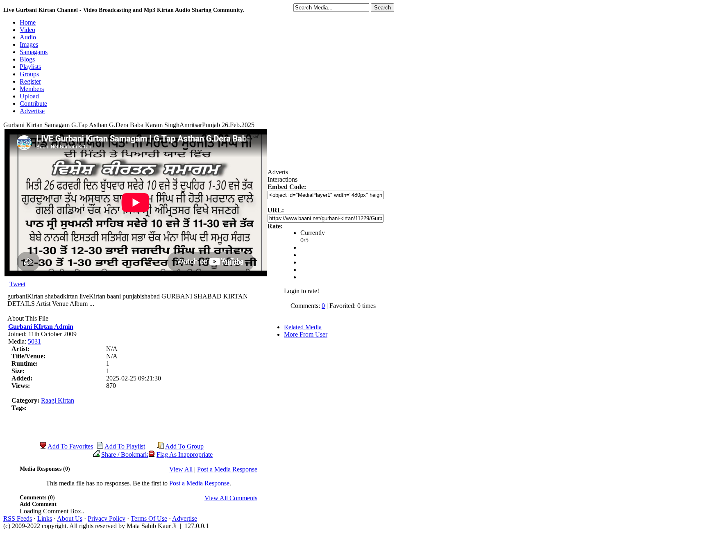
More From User (305, 334)
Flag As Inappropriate (185, 454)
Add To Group (184, 446)
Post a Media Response (227, 469)
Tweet (17, 283)
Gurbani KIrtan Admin (40, 326)
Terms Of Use (149, 518)
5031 (34, 341)
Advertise (184, 518)
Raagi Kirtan (57, 400)
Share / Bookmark (124, 454)
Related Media (303, 326)
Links (44, 518)
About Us (69, 518)
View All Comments (230, 497)
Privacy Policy (106, 518)
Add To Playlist (124, 446)
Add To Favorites (70, 446)
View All (181, 469)
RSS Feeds (17, 518)
